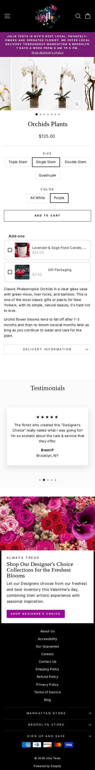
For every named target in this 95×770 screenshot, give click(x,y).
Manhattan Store (46, 713)
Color (47, 189)
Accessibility (47, 639)
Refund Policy (47, 677)
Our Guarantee (47, 646)
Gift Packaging (59, 270)
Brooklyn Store (46, 724)
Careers (47, 654)
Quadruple (47, 175)
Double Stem (75, 162)
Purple (59, 198)
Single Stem (46, 162)
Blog (47, 700)
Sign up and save (46, 736)
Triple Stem (18, 162)
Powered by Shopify (47, 766)
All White (37, 198)
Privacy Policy (47, 684)
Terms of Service (47, 692)
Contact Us (47, 661)
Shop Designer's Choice (36, 613)
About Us (47, 631)
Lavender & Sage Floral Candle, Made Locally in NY (59, 248)
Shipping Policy (47, 669)
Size (47, 153)
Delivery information (47, 349)
